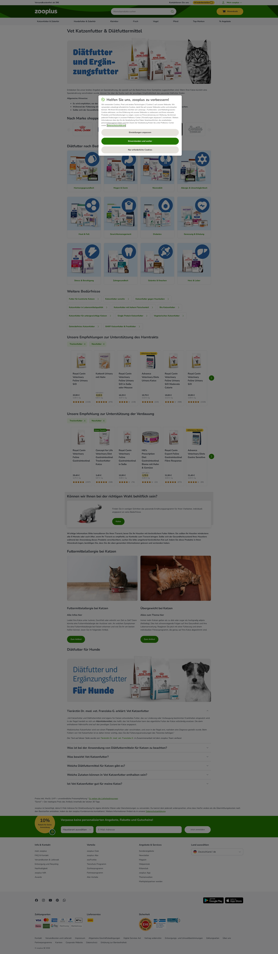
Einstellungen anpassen (140, 132)
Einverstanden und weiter (140, 141)
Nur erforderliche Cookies (140, 149)
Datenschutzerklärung (116, 125)
